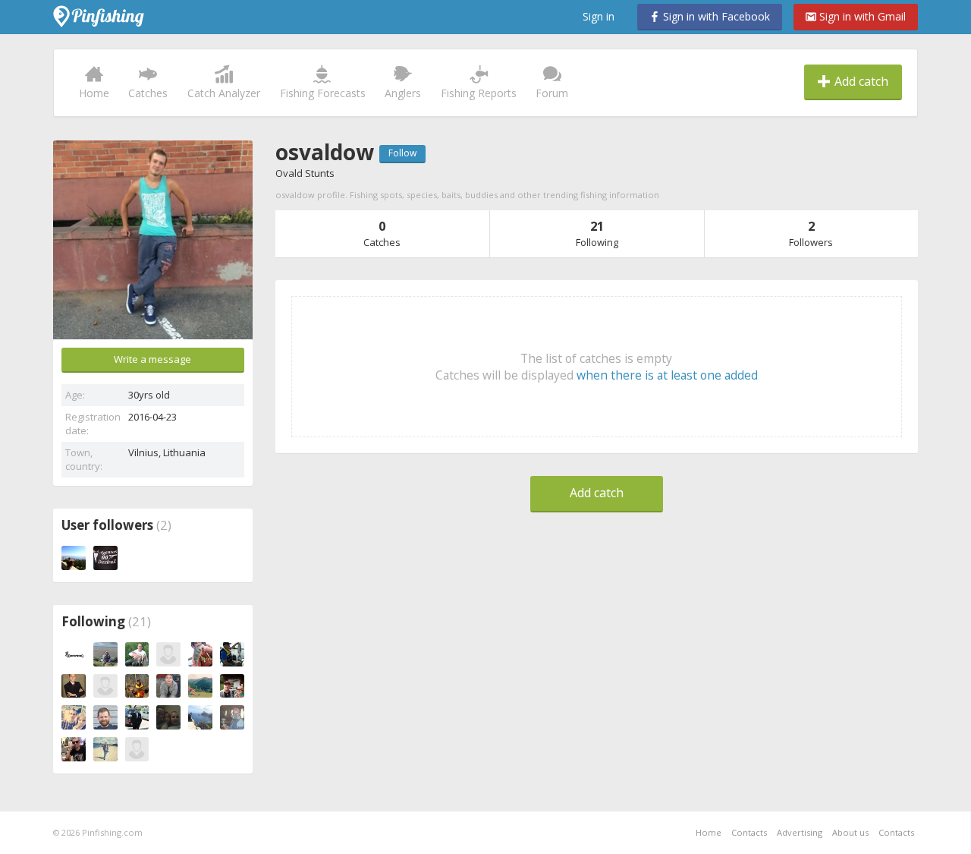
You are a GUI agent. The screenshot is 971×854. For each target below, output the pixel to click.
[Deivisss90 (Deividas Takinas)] (200, 686)
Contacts (749, 832)
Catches (148, 93)
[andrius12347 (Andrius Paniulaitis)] (168, 686)
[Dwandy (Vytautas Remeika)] (73, 686)
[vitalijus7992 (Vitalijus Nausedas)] (137, 717)
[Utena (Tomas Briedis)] (200, 654)
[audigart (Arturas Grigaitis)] (232, 654)
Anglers (403, 93)
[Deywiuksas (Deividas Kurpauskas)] (105, 749)
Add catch (859, 81)
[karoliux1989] (73, 558)
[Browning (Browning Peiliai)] (73, 654)
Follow (402, 153)
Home (94, 93)
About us (850, 832)
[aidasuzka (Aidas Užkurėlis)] (137, 654)
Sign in (598, 16)
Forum (552, 93)
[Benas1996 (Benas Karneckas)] (137, 686)
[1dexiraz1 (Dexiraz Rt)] (105, 558)
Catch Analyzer (223, 93)
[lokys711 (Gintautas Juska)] (232, 686)
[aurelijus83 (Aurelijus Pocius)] (232, 717)
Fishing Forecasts (323, 93)
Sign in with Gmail (861, 16)
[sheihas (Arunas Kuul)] (200, 717)
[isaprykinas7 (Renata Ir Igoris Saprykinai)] (168, 717)
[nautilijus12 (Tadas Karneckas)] (73, 749)
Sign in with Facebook (715, 16)
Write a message (152, 359)
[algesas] (105, 686)
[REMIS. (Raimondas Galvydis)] (105, 654)
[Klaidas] (168, 654)
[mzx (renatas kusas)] (137, 749)
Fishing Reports (479, 93)
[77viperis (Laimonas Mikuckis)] (105, 717)
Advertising (799, 832)
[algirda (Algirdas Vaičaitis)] (73, 717)
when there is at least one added (667, 375)
